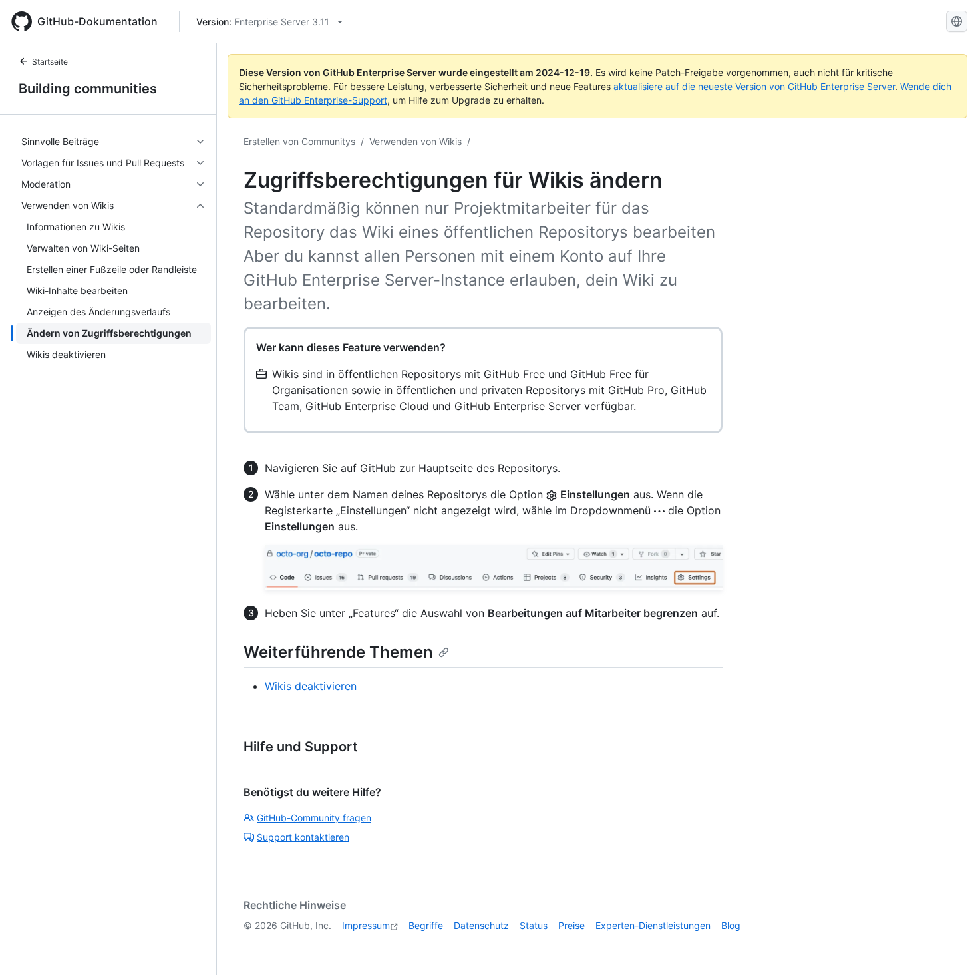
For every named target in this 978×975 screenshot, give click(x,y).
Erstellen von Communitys (299, 141)
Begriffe (425, 925)
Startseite (50, 62)
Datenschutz (481, 925)
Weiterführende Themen (338, 652)
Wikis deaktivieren (311, 686)
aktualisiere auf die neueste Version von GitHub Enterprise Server (754, 86)
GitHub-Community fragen (314, 817)
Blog (730, 925)
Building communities (88, 89)
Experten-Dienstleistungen (653, 925)
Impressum (366, 925)
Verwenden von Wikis (415, 141)
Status (534, 925)
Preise (571, 925)
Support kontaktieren (303, 837)
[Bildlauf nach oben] (948, 945)
